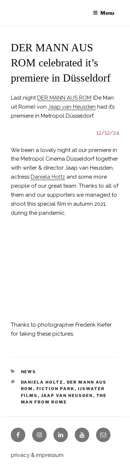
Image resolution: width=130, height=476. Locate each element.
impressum (50, 455)
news (28, 371)
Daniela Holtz (48, 177)
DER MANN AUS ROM (64, 98)
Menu (107, 13)
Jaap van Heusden (72, 107)
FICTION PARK (55, 388)
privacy (20, 455)
